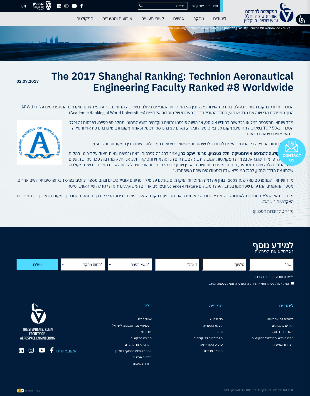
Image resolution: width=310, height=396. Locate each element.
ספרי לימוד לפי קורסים (208, 338)
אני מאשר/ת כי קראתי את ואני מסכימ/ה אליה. (249, 283)
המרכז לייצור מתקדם (138, 344)
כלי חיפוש (216, 319)
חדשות (213, 6)
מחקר (199, 18)
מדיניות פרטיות (142, 357)
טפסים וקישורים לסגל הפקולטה (272, 338)
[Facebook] (81, 6)
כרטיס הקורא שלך (211, 344)
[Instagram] (66, 6)
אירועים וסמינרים (117, 18)
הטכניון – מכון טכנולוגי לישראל (132, 325)
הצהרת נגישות (142, 364)
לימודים (219, 18)
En (23, 6)
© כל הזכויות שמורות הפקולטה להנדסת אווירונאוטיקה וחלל (258, 390)
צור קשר (198, 6)
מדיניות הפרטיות (245, 283)
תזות (220, 332)
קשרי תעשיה (152, 18)
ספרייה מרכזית (213, 351)
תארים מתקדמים (282, 325)
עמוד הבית (145, 319)
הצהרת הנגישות (283, 344)
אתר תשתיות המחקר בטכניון (133, 351)
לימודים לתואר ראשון (279, 319)
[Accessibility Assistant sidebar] (303, 19)
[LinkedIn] (59, 6)
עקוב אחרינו (66, 351)
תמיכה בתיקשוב (141, 338)
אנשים (179, 18)
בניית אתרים (32, 390)
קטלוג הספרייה (213, 325)
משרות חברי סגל (282, 332)
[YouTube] (74, 6)
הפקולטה (84, 18)
